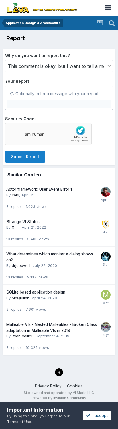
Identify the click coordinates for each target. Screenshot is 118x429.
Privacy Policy (48, 385)
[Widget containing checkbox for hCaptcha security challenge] (48, 134)
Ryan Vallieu (23, 336)
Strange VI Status (23, 221)
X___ (15, 227)
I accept (99, 415)
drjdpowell (21, 265)
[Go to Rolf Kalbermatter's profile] (106, 192)
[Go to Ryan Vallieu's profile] (106, 327)
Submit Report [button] (25, 156)
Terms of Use (19, 421)
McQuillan (21, 298)
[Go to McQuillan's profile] (106, 295)
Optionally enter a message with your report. (56, 93)
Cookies (75, 385)
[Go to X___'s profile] (106, 224)
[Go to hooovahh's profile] (106, 256)
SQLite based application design (35, 292)
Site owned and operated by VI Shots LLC (59, 393)
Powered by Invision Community (59, 398)
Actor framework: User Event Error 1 (39, 189)
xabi (15, 195)
